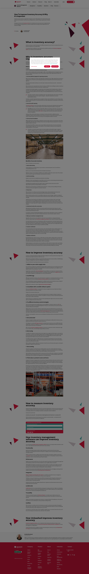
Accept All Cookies (55, 66)
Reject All (47, 66)
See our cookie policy (53, 63)
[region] (45, 63)
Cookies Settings (34, 66)
